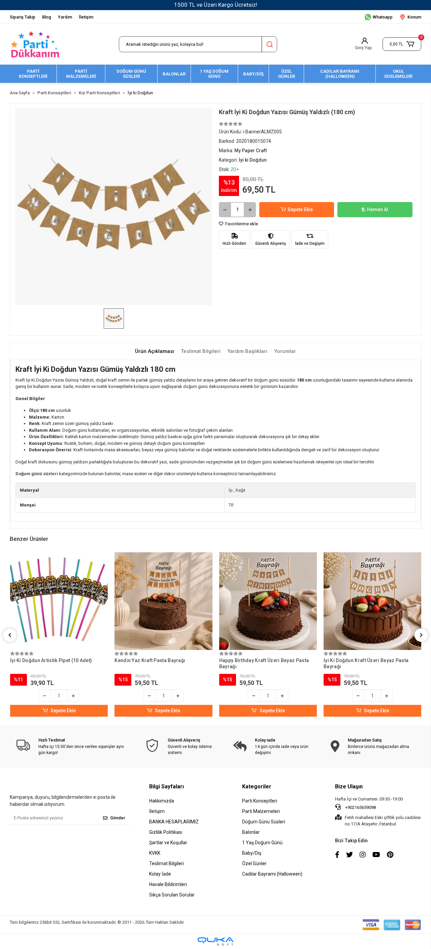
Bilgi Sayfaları (166, 786)
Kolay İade (160, 874)
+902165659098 (360, 807)
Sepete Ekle (300, 209)
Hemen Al (377, 209)
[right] (421, 635)
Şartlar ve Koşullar (168, 842)
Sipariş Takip (22, 17)
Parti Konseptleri (259, 801)
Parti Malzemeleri (261, 811)
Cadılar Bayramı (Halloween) (272, 874)
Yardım (65, 17)
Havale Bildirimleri (168, 884)
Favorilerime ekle (241, 223)
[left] (10, 635)
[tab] (154, 351)
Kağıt (240, 490)
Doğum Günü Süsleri (263, 821)
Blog (46, 17)
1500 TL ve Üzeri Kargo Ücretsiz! (215, 4)
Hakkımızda (161, 801)
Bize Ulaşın (349, 786)
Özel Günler (254, 863)
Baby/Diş (251, 853)
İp (231, 490)
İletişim (86, 17)
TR (231, 505)
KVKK (154, 853)
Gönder (117, 817)
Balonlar (251, 832)
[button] (402, 44)
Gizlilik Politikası (165, 832)
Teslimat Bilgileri (166, 863)
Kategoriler (256, 786)
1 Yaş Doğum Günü (262, 842)
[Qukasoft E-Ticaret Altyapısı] (215, 941)
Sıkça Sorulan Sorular (172, 894)
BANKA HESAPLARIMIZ (174, 821)
